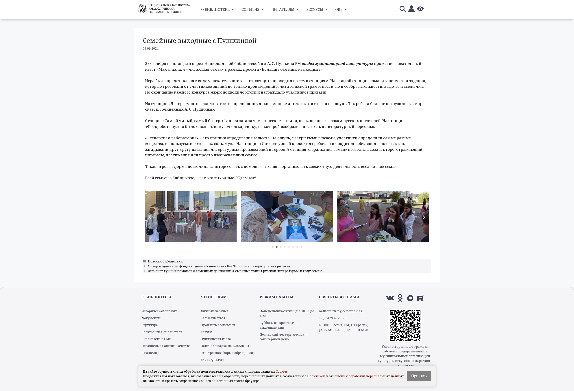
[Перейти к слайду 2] (277, 247)
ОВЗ (339, 9)
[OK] (400, 298)
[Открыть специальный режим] (420, 9)
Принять (419, 376)
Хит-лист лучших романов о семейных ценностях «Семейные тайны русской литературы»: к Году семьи (235, 271)
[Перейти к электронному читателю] (411, 9)
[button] (150, 217)
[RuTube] (420, 298)
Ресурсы (314, 9)
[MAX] (410, 298)
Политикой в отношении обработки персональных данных (355, 376)
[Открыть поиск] (402, 9)
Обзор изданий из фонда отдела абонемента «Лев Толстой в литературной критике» (219, 266)
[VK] (390, 298)
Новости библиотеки (165, 261)
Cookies (282, 371)
